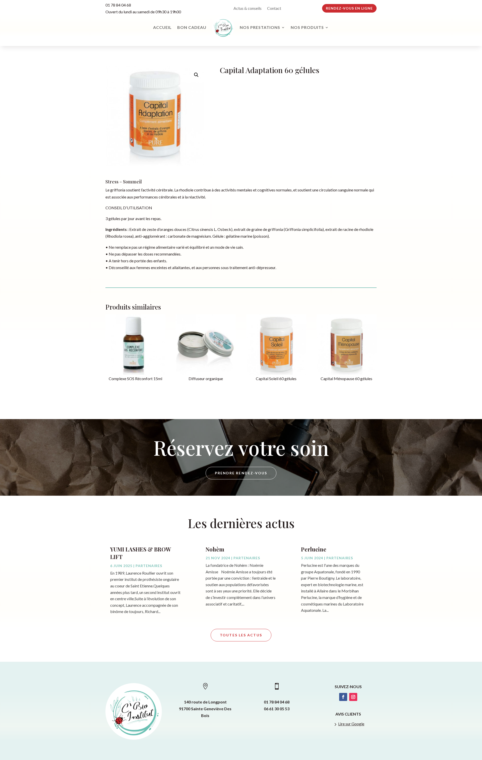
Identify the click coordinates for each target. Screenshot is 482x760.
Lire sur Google (351, 723)
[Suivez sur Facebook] (343, 697)
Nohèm (215, 549)
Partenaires (149, 566)
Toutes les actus (241, 635)
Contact (274, 9)
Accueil (162, 27)
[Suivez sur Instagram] (353, 697)
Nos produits (307, 27)
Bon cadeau (191, 27)
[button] (196, 74)
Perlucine (313, 549)
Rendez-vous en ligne (349, 8)
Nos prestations (260, 27)
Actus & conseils (247, 9)
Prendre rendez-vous (241, 473)
